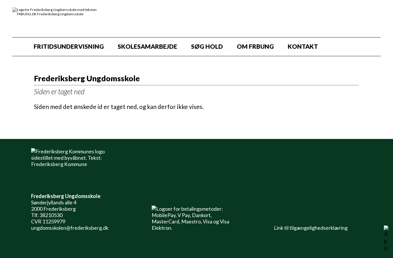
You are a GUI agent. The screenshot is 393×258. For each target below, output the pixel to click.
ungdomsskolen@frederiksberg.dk (69, 228)
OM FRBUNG (255, 46)
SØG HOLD (207, 46)
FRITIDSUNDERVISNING (69, 46)
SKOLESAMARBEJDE (147, 46)
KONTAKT (303, 46)
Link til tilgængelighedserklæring (310, 228)
